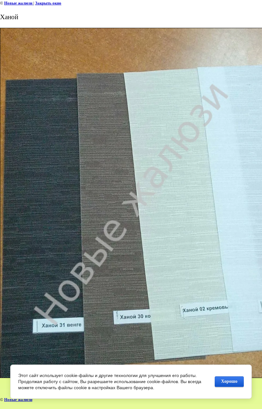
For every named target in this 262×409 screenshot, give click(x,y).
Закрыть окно (48, 3)
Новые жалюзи (18, 3)
